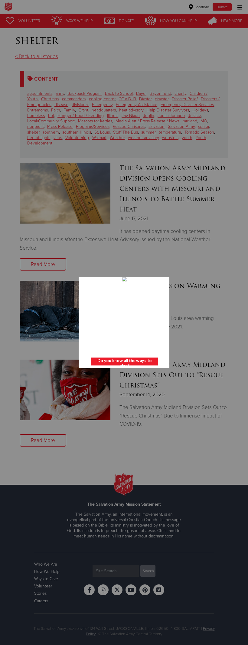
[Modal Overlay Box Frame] (124, 322)
